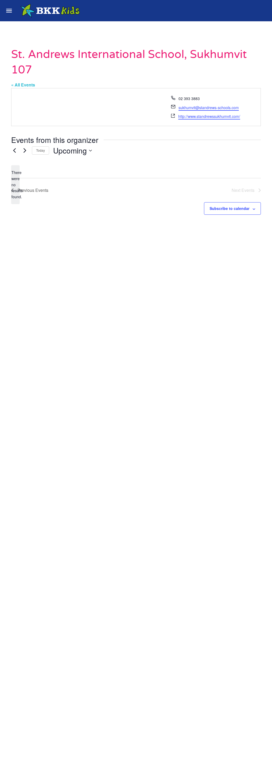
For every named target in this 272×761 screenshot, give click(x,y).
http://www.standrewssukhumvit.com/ (209, 116)
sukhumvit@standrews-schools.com (208, 107)
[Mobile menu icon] (9, 10)
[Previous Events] (14, 150)
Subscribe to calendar (229, 208)
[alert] (15, 184)
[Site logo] (51, 10)
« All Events (23, 85)
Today (40, 150)
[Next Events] (25, 150)
